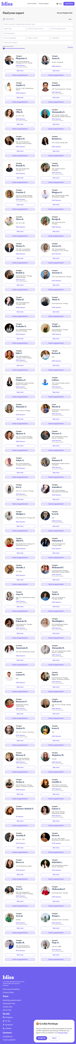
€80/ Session (56, 227)
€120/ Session (21, 548)
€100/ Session (21, 93)
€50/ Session (20, 173)
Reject (54, 1038)
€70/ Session (56, 119)
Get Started (69, 3)
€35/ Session (56, 280)
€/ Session (19, 816)
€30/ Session (20, 119)
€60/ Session (56, 66)
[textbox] (38, 29)
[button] (63, 13)
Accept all (41, 1038)
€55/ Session (20, 575)
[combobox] (14, 29)
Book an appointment (20, 75)
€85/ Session (56, 146)
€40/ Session (20, 146)
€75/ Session (20, 870)
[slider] (4, 48)
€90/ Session (56, 361)
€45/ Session (20, 65)
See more (20, 70)
